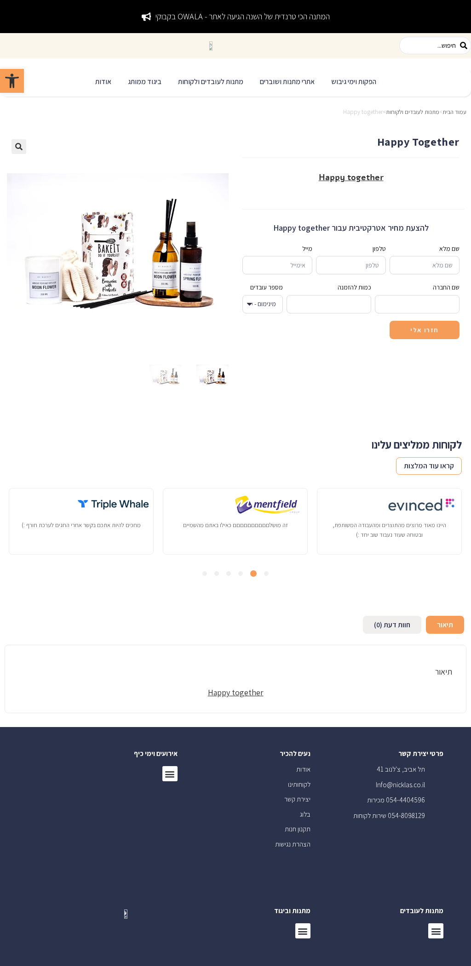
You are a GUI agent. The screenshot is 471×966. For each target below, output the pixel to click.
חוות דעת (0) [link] (392, 625)
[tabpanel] (389, 521)
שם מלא (449, 248)
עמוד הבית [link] (454, 112)
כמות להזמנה (354, 287)
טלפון (379, 248)
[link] (12, 81)
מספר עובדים (266, 287)
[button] (354, 82)
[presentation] (266, 573)
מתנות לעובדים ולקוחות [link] (412, 112)
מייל (307, 248)
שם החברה (446, 287)
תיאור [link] (445, 625)
